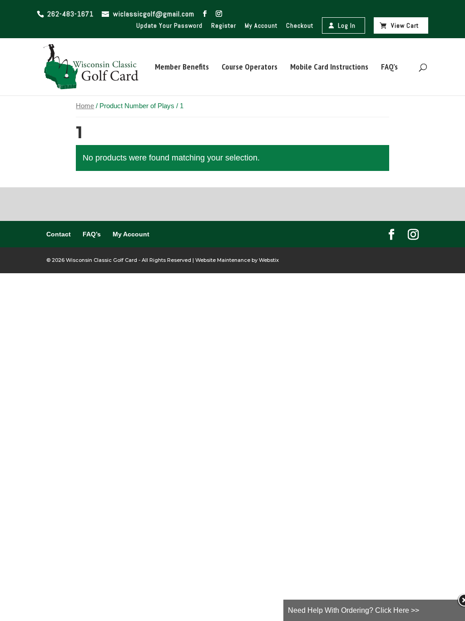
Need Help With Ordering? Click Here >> (353, 610)
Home (85, 106)
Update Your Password (169, 25)
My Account (261, 25)
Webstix (268, 260)
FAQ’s (389, 68)
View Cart (405, 25)
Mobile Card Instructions (329, 68)
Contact (58, 234)
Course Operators (249, 68)
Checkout (299, 25)
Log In (347, 25)
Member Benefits (182, 68)
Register (223, 25)
